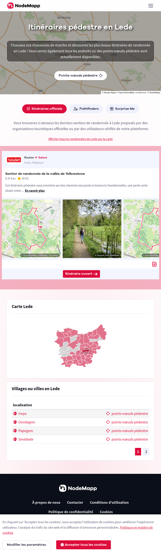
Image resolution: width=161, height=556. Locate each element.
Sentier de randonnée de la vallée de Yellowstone (45, 173)
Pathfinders (89, 108)
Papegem (25, 430)
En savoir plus (35, 191)
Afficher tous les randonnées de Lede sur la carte (80, 139)
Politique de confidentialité (70, 512)
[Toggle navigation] (150, 5)
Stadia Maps (110, 92)
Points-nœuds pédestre (78, 75)
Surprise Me (125, 108)
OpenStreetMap (126, 92)
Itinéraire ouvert (78, 273)
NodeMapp (154, 92)
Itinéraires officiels (47, 108)
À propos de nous (46, 502)
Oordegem (26, 422)
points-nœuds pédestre (129, 413)
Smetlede (25, 439)
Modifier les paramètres (26, 544)
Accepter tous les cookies (85, 544)
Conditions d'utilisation (109, 502)
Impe (22, 413)
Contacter (75, 502)
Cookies (106, 512)
